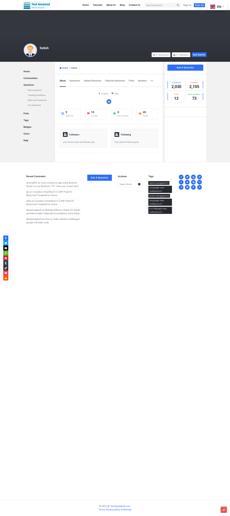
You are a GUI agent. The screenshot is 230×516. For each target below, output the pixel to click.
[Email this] (5, 247)
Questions (162, 54)
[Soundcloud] (181, 187)
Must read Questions (37, 100)
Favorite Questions (115, 80)
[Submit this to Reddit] (5, 278)
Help (25, 140)
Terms (101, 509)
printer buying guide (159, 196)
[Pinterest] (193, 187)
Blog (122, 5)
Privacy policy (113, 509)
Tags (26, 120)
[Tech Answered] (39, 5)
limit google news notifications (156, 189)
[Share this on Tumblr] (5, 263)
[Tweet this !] (5, 242)
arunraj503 (31, 182)
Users (26, 133)
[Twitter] (187, 177)
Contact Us (134, 5)
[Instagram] (187, 187)
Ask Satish (199, 54)
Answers (142, 80)
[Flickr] (199, 182)
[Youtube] (181, 182)
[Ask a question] (224, 510)
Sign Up (199, 5)
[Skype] (193, 182)
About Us (111, 5)
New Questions (35, 90)
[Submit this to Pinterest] (5, 258)
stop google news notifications (156, 202)
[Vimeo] (187, 182)
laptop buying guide (158, 183)
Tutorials (97, 5)
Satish (44, 48)
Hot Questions (34, 105)
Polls (131, 80)
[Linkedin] (193, 177)
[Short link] (5, 268)
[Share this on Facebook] (5, 237)
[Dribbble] (199, 177)
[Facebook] (181, 177)
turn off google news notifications (158, 210)
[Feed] (199, 187)
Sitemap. (127, 509)
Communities (30, 78)
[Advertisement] (53, 358)
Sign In (187, 5)
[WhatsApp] (5, 252)
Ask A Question (185, 67)
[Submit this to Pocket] (5, 273)
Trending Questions (37, 95)
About (63, 80)
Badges (27, 127)
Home (85, 5)
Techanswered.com (120, 506)
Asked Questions (93, 80)
